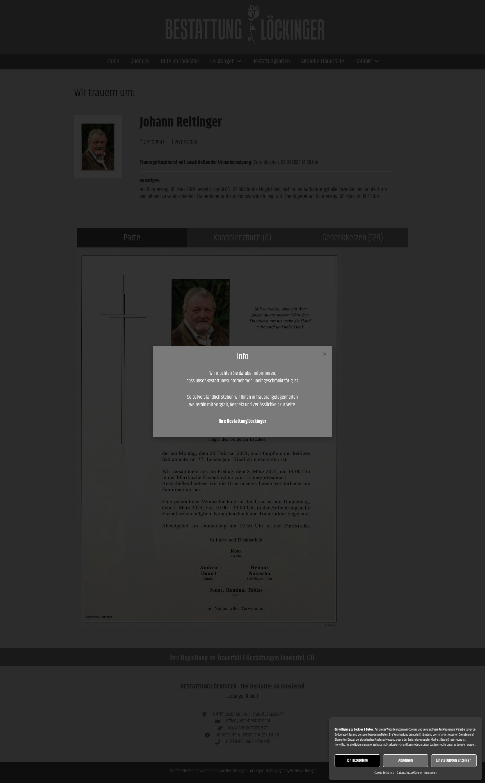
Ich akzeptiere (357, 760)
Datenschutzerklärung (409, 772)
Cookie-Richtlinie (384, 772)
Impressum (430, 772)
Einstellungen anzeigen (454, 760)
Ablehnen (405, 760)
